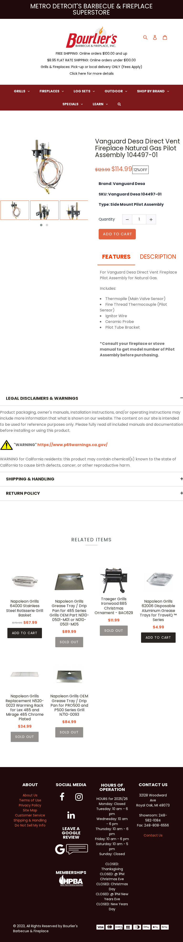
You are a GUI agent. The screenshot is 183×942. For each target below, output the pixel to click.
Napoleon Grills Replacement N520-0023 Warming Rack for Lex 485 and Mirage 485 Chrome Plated (24, 707)
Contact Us (153, 835)
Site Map (30, 810)
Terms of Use (30, 800)
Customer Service (30, 815)
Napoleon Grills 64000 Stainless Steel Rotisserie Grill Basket (24, 608)
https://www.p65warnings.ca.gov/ (72, 444)
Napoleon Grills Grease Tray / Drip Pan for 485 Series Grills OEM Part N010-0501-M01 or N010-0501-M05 (69, 612)
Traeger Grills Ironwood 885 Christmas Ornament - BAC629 (114, 606)
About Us (30, 795)
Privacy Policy (30, 805)
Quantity (107, 219)
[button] (41, 225)
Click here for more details (92, 73)
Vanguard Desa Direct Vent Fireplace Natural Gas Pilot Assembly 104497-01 (137, 148)
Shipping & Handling (30, 820)
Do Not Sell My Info (30, 825)
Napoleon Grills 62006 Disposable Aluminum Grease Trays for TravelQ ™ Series (158, 610)
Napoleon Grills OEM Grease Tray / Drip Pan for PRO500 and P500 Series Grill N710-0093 (69, 705)
